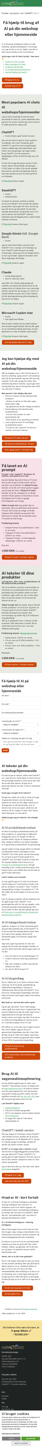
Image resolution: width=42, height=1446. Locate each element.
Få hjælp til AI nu (12, 80)
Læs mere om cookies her (11, 1433)
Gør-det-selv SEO (27, 1096)
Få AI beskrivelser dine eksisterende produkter (20, 1056)
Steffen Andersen (30, 1309)
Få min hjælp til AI (12, 1294)
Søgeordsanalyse (12, 1108)
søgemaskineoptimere (13, 1089)
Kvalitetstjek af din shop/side (14, 1382)
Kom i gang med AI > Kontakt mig (19, 450)
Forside (5, 13)
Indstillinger (21, 1443)
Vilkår (4, 1399)
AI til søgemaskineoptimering (17, 70)
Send (5, 750)
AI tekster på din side (14, 67)
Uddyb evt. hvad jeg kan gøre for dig (17, 738)
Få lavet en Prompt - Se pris (16, 438)
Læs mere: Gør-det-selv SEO (16, 1181)
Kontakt (5, 1396)
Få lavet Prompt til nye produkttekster (14, 1047)
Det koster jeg (8, 1409)
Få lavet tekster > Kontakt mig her (19, 665)
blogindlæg (6, 1169)
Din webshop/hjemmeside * (13, 713)
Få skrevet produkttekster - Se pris (19, 444)
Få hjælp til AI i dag (13, 1175)
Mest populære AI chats (15, 64)
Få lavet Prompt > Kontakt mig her (19, 557)
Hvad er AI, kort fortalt (15, 62)
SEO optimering (12, 1116)
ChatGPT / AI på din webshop (14, 1384)
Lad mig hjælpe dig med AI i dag (18, 342)
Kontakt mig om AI (12, 86)
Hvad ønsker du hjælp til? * (13, 730)
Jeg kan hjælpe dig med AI (16, 72)
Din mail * (6, 704)
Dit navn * (6, 696)
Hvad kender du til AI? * (12, 721)
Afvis (11, 1439)
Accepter (30, 1439)
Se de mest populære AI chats (17, 1288)
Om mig (5, 1407)
